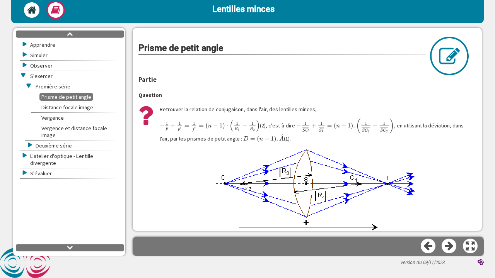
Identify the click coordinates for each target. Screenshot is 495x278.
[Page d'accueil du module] (31, 10)
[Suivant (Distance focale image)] (449, 246)
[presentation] (210, 126)
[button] (470, 246)
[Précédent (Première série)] (428, 246)
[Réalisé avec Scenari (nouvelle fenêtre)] (481, 263)
